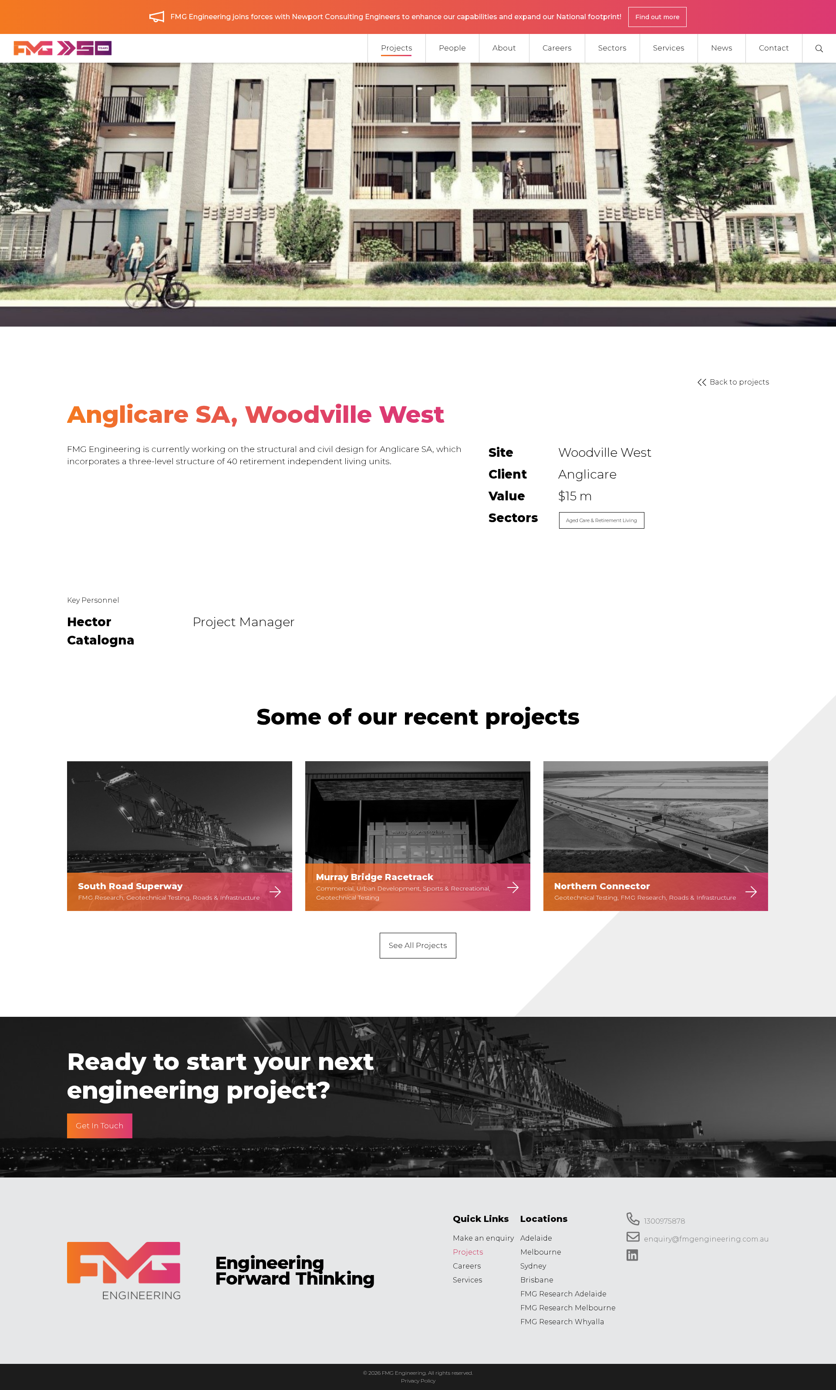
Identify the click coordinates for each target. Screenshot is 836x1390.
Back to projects (739, 382)
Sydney (533, 1266)
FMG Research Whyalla (562, 1322)
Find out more (657, 17)
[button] (819, 48)
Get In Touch (100, 1125)
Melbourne (540, 1252)
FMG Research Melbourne (568, 1308)
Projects (468, 1252)
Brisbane (536, 1280)
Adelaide (536, 1238)
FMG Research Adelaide (563, 1294)
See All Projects (418, 945)
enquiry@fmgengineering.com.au (706, 1239)
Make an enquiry (483, 1238)
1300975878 (664, 1221)
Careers (467, 1266)
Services (467, 1280)
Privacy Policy (418, 1380)
